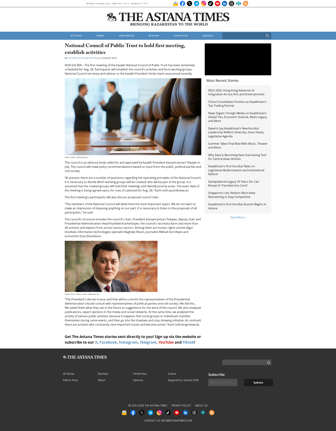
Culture (172, 373)
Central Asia (181, 35)
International (126, 35)
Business (154, 35)
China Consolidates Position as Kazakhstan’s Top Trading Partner (237, 104)
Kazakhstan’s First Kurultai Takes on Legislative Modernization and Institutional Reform (236, 170)
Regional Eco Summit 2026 (183, 380)
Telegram (148, 342)
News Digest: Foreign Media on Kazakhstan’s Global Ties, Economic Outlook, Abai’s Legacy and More (237, 117)
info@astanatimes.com (176, 420)
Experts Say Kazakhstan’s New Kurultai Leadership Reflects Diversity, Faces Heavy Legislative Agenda (236, 132)
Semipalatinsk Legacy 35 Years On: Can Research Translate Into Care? (233, 183)
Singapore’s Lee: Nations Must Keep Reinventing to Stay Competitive (231, 195)
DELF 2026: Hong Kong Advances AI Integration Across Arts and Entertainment (236, 92)
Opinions (207, 35)
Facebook (108, 342)
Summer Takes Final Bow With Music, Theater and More (238, 145)
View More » (238, 217)
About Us (201, 405)
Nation (100, 35)
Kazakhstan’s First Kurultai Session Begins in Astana (237, 206)
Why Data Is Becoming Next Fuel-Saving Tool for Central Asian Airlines (237, 157)
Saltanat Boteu (77, 58)
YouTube (166, 342)
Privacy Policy (181, 405)
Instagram (128, 342)
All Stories (76, 35)
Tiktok (188, 342)
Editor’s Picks (70, 380)
